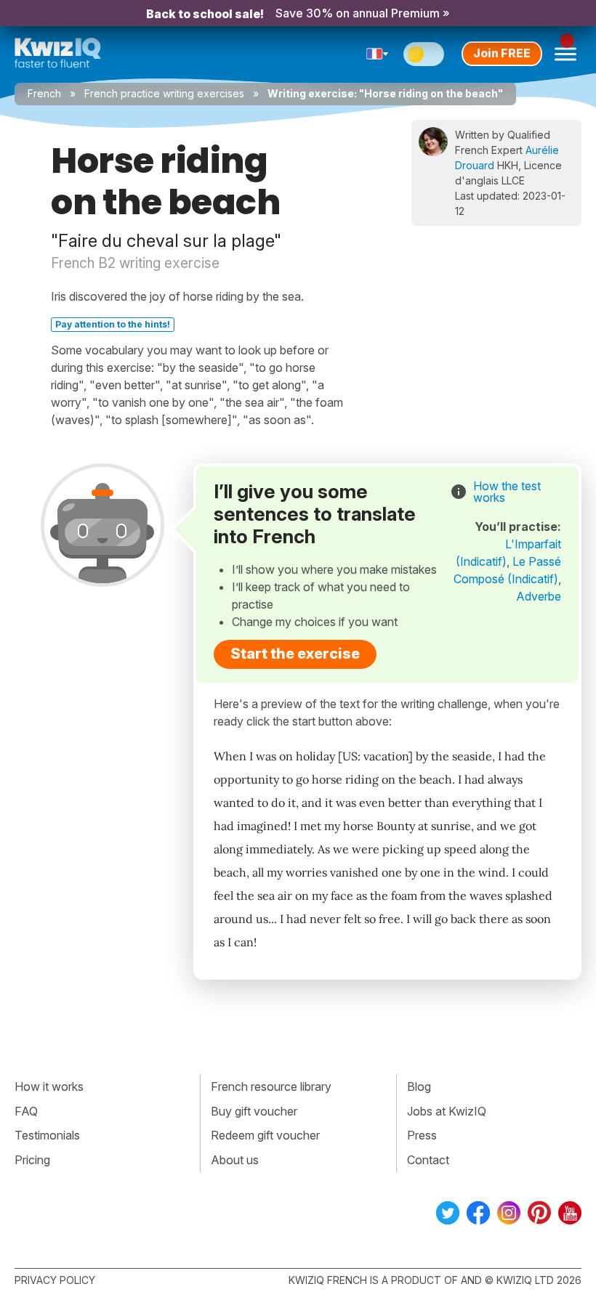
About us (235, 1160)
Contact (428, 1160)
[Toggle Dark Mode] (423, 54)
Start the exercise (295, 653)
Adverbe (538, 596)
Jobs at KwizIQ (446, 1111)
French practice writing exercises (164, 93)
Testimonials (47, 1135)
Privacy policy (55, 1280)
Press (422, 1135)
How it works (49, 1086)
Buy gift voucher (254, 1111)
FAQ (26, 1111)
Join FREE (502, 53)
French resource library (271, 1086)
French (44, 93)
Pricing (32, 1160)
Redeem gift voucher (265, 1135)
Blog (419, 1086)
